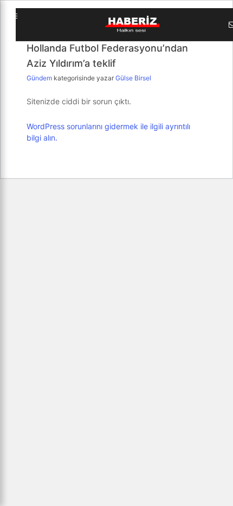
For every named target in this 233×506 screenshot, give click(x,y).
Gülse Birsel (133, 78)
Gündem (40, 78)
